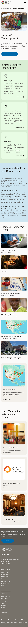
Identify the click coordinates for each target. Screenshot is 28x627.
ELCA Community (5, 607)
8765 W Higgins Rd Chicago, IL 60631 (10, 559)
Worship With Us (5, 576)
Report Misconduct (5, 610)
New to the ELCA (5, 596)
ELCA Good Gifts (5, 583)
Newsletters (4, 605)
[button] (25, 2)
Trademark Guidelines (19, 619)
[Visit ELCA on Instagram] (5, 555)
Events (3, 588)
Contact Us (4, 612)
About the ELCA (5, 572)
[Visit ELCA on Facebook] (2, 555)
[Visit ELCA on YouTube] (8, 555)
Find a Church (4, 598)
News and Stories (5, 581)
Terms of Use (11, 619)
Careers (3, 603)
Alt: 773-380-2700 (5, 563)
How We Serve (4, 574)
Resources (4, 579)
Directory (3, 601)
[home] (6, 2)
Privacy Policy (4, 619)
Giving (2, 585)
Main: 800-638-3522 (6, 561)
